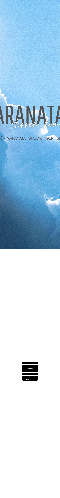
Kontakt (30, 376)
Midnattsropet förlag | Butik (30, 381)
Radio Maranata (30, 368)
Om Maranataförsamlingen (30, 379)
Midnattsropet (30, 371)
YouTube (30, 365)
